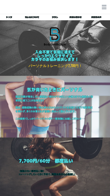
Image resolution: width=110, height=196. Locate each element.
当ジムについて (32, 17)
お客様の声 (96, 17)
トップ (9, 17)
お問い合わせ (76, 17)
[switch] (104, 7)
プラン (55, 17)
